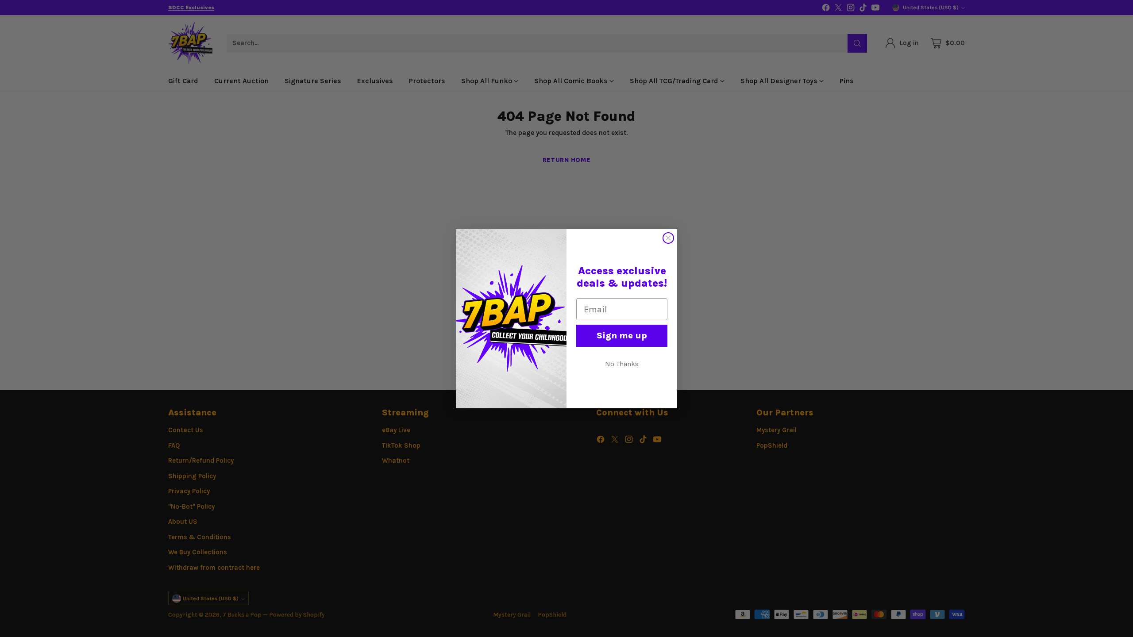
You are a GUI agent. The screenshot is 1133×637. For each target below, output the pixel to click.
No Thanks (622, 364)
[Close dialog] (668, 238)
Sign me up (622, 335)
